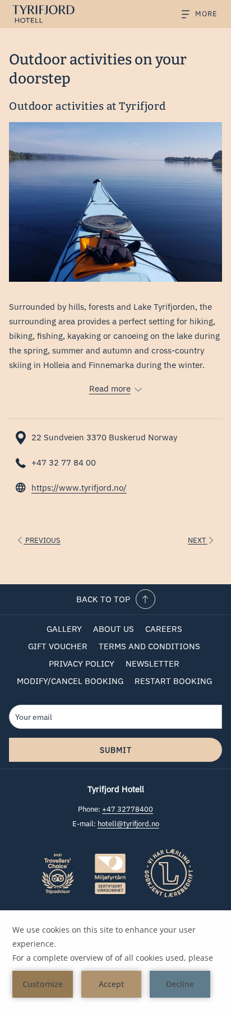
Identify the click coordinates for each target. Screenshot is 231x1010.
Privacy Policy (81, 663)
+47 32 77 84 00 (63, 462)
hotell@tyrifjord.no (128, 824)
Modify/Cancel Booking (70, 681)
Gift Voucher (57, 646)
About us (113, 628)
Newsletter (152, 663)
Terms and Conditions (149, 646)
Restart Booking (173, 681)
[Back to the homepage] (49, 14)
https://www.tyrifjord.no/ (79, 487)
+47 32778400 (127, 809)
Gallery (64, 628)
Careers (163, 628)
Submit (116, 750)
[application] (115, 960)
